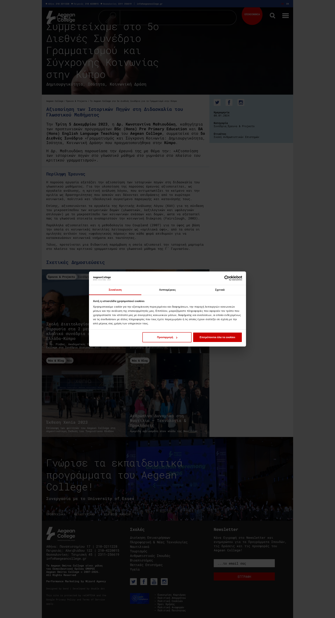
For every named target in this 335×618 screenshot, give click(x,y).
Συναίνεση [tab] (115, 289)
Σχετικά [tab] (220, 289)
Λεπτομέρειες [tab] (167, 289)
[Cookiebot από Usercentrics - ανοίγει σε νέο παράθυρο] (227, 278)
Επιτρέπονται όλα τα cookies (217, 337)
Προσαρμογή (165, 337)
